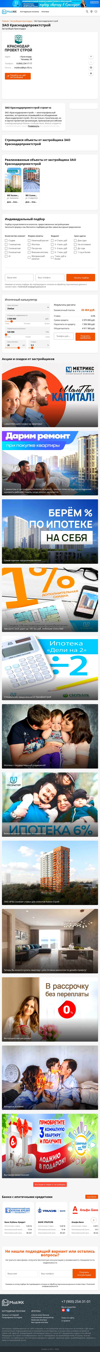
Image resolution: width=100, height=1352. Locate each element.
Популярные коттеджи (12, 1317)
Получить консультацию (84, 1273)
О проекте (65, 1321)
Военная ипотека (39, 1320)
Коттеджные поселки (13, 1311)
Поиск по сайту (67, 1318)
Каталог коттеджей (10, 1315)
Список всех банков (40, 1315)
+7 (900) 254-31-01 (76, 1301)
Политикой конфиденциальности (32, 287)
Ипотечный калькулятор (42, 1317)
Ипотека (35, 1311)
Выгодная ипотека (39, 1322)
